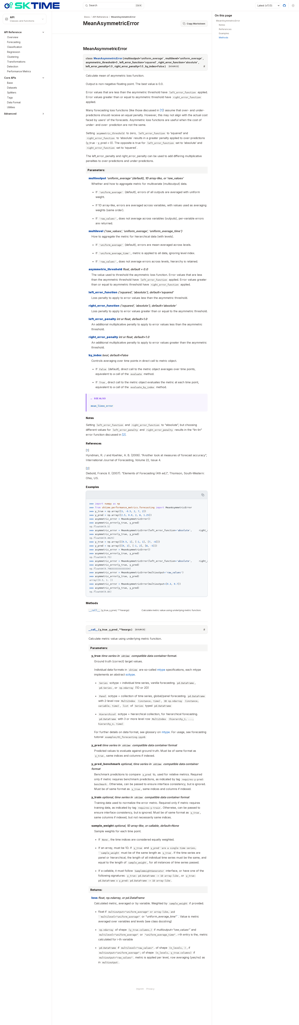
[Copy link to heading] (80, 48)
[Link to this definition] (204, 66)
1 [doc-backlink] (87, 450)
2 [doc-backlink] (87, 468)
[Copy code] (202, 494)
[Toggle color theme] (293, 5)
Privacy (150, 988)
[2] (124, 434)
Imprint (140, 988)
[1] (161, 110)
